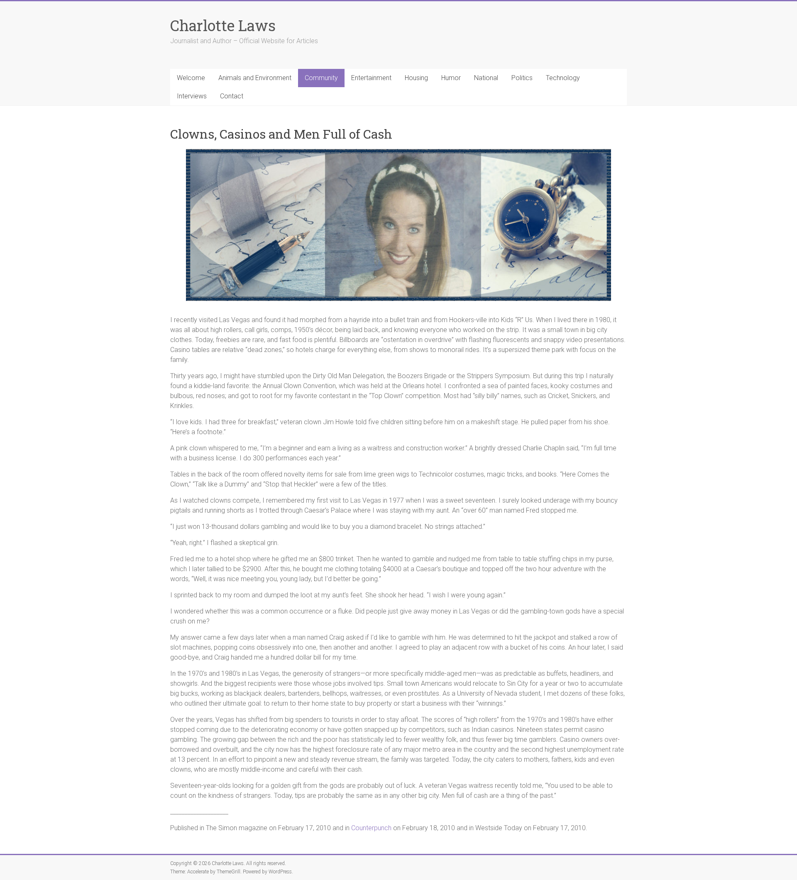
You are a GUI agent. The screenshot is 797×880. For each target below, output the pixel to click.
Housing (416, 78)
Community (321, 78)
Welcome (191, 78)
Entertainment (371, 78)
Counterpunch (371, 828)
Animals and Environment (254, 78)
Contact (231, 96)
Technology (563, 78)
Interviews (192, 96)
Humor (451, 78)
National (486, 78)
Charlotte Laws (223, 25)
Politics (522, 78)
